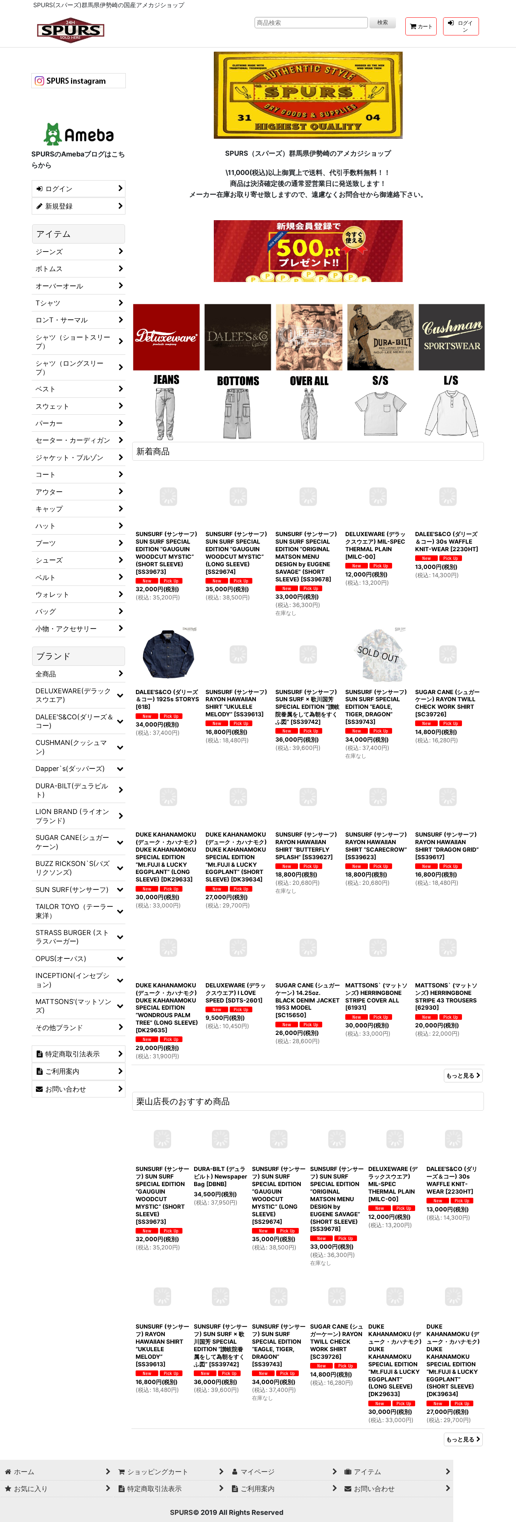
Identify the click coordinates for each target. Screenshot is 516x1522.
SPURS (181, 1512)
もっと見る (460, 1075)
